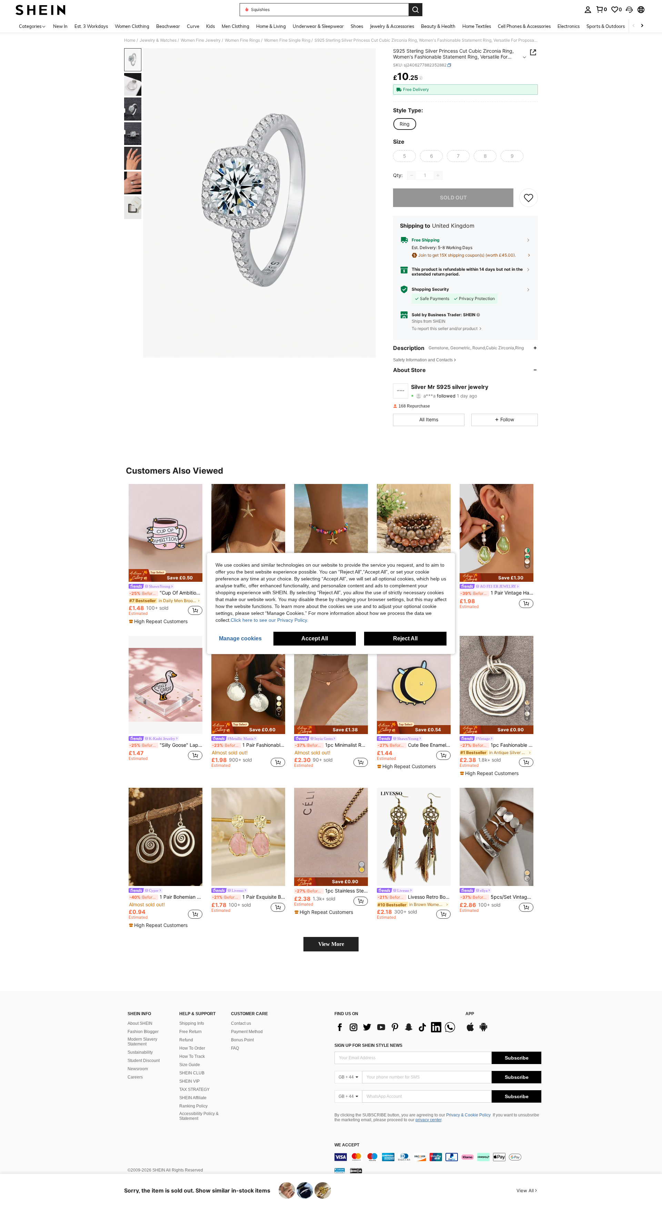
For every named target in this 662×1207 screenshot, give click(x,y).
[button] (629, 10)
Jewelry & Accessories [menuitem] (392, 26)
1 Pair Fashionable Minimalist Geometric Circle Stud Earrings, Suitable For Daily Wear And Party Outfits (248, 745)
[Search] (415, 9)
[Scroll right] (642, 26)
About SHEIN (140, 1023)
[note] (165, 575)
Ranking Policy (193, 1106)
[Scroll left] (633, 26)
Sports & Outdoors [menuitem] (605, 26)
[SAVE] (528, 197)
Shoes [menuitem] (357, 26)
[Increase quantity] (437, 175)
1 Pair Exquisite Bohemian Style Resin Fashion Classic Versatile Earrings (248, 897)
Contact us (241, 1023)
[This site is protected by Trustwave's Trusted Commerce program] (339, 1170)
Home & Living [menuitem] (271, 26)
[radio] (404, 124)
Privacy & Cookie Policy (468, 1115)
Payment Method (247, 1031)
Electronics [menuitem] (569, 26)
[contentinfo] (437, 1157)
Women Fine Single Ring (287, 40)
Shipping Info (191, 1023)
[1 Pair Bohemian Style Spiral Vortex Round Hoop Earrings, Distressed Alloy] (165, 837)
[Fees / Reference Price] (421, 78)
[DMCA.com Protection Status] (356, 1170)
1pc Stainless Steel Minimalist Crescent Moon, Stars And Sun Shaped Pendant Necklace (331, 891)
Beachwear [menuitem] (168, 26)
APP (469, 1014)
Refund (186, 1040)
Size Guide (189, 1064)
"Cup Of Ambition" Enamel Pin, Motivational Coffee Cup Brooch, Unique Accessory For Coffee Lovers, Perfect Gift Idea (165, 593)
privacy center (428, 1119)
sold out (453, 197)
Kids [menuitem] (210, 26)
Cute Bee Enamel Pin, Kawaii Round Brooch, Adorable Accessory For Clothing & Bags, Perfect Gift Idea (414, 745)
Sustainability (140, 1052)
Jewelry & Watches (158, 40)
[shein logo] (41, 9)
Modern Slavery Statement (142, 1041)
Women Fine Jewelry (201, 40)
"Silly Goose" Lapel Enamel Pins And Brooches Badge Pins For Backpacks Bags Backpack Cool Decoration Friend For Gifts (165, 745)
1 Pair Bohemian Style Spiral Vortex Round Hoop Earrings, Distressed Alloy (165, 897)
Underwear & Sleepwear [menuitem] (318, 26)
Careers (135, 1077)
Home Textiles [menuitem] (476, 26)
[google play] (483, 1030)
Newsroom (138, 1068)
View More (331, 944)
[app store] (470, 1030)
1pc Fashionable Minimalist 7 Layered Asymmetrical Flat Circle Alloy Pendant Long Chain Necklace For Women (496, 745)
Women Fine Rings (242, 40)
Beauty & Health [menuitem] (438, 26)
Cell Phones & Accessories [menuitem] (524, 26)
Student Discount (144, 1060)
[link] (601, 9)
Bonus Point (242, 1040)
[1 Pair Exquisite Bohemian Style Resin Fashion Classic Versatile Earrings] (248, 837)
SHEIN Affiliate (193, 1097)
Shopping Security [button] (430, 289)
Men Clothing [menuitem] (235, 26)
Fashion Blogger (143, 1031)
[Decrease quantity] (411, 175)
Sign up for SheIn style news (368, 1045)
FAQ (235, 1048)
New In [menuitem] (60, 26)
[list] (396, 1027)
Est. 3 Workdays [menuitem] (91, 26)
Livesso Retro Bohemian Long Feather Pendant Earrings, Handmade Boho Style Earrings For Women (414, 897)
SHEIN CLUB (191, 1073)
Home (130, 40)
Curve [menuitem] (193, 26)
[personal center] (588, 10)
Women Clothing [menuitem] (132, 26)
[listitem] (165, 554)
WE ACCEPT (346, 1145)
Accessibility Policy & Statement (199, 1116)
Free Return (190, 1031)
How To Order (192, 1048)
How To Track (192, 1056)
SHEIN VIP (189, 1081)
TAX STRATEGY (194, 1089)
